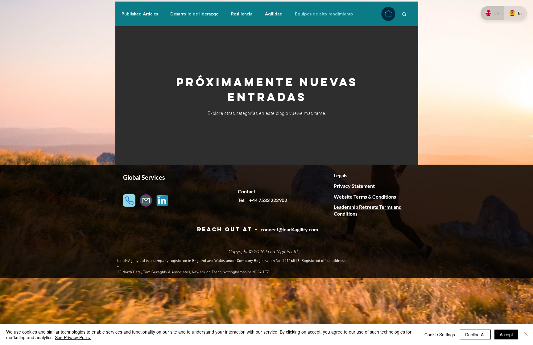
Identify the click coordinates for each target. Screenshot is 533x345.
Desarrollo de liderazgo (194, 14)
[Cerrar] (525, 334)
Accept (506, 334)
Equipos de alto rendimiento (324, 14)
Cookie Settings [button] (439, 334)
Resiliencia (242, 14)
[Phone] (129, 200)
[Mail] (146, 200)
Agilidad (274, 14)
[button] (404, 14)
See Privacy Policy (73, 337)
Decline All (475, 334)
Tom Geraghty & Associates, (167, 272)
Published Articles (140, 14)
